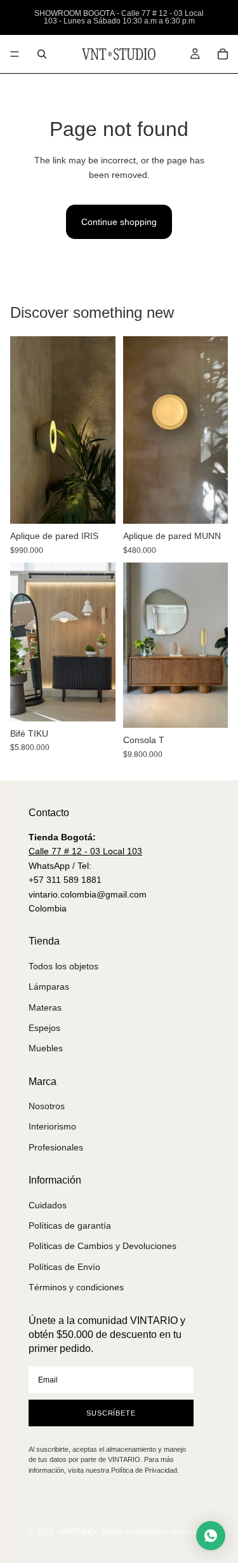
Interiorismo (52, 1126)
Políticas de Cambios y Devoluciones (102, 1246)
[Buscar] (42, 54)
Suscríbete (111, 1413)
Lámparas (49, 986)
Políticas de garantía (70, 1225)
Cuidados (48, 1205)
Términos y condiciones (76, 1287)
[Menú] (14, 54)
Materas (45, 1007)
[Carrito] (223, 54)
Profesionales (56, 1147)
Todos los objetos (63, 966)
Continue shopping (119, 222)
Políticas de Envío (64, 1267)
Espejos (44, 1028)
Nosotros (47, 1106)
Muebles (46, 1048)
